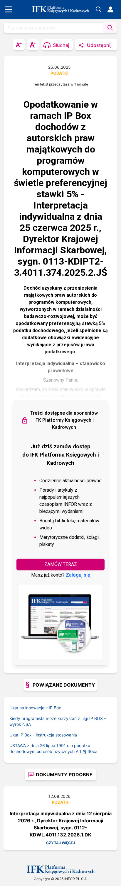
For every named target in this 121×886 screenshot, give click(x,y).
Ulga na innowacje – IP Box (35, 707)
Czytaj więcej (60, 843)
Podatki (59, 73)
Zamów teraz (60, 564)
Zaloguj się (78, 575)
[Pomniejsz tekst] (19, 44)
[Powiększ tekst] (33, 44)
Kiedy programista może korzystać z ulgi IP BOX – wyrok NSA (57, 721)
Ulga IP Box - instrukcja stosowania (43, 734)
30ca (93, 751)
